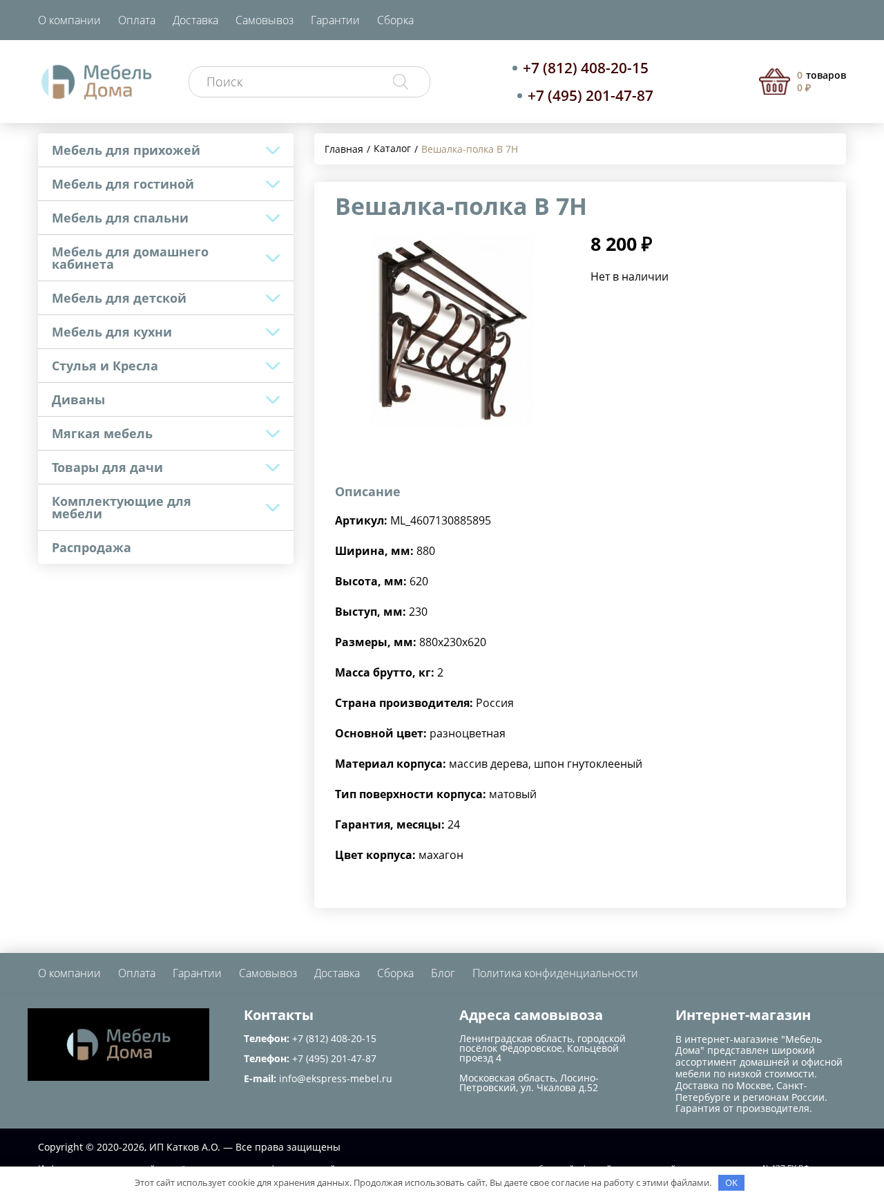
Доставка (195, 20)
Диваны (78, 399)
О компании (69, 20)
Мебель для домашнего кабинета (130, 257)
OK (731, 1182)
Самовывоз (265, 20)
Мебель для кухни (112, 331)
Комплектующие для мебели (121, 507)
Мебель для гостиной (123, 184)
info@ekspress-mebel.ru (335, 1078)
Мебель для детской (119, 298)
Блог (443, 973)
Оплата (136, 20)
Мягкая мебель (102, 433)
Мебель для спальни (120, 217)
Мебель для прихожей (126, 150)
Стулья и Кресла (105, 365)
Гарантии (335, 20)
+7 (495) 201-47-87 (590, 95)
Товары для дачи (107, 467)
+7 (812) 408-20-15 (585, 68)
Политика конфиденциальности (555, 973)
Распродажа (91, 547)
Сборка (395, 20)
